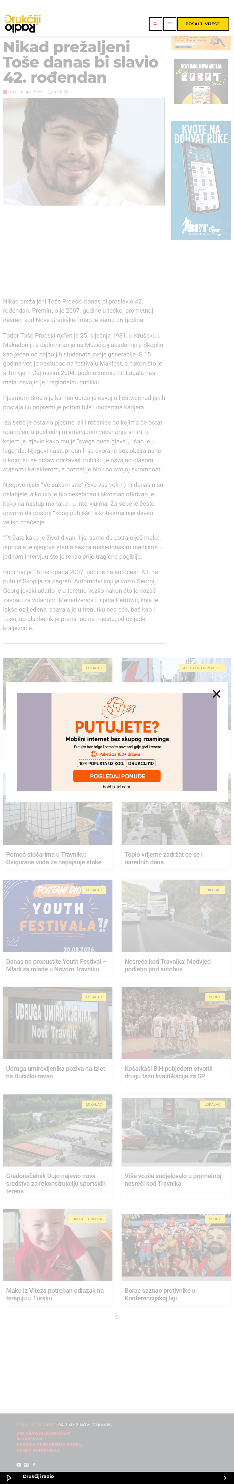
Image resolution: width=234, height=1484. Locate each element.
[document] (117, 742)
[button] (216, 693)
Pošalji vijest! (203, 24)
